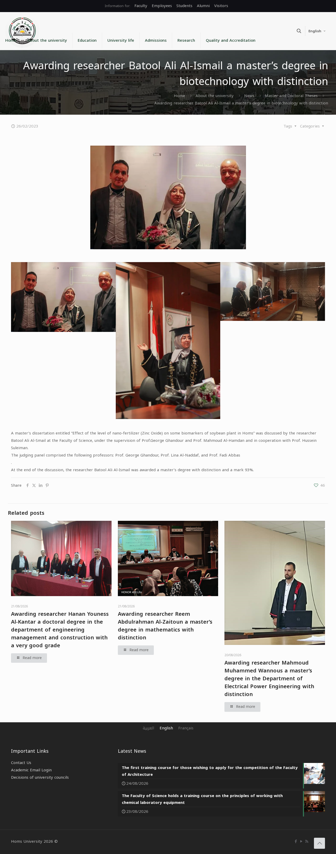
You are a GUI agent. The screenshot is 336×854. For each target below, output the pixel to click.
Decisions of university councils (40, 777)
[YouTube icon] (301, 841)
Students (184, 5)
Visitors (221, 5)
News (249, 95)
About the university (215, 95)
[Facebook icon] (296, 841)
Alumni (203, 5)
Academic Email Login (31, 770)
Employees (162, 5)
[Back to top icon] (319, 843)
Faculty (140, 5)
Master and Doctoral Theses (291, 95)
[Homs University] (22, 30)
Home (179, 95)
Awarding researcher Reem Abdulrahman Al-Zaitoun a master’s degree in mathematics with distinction (165, 626)
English (314, 31)
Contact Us (21, 762)
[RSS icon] (307, 841)
